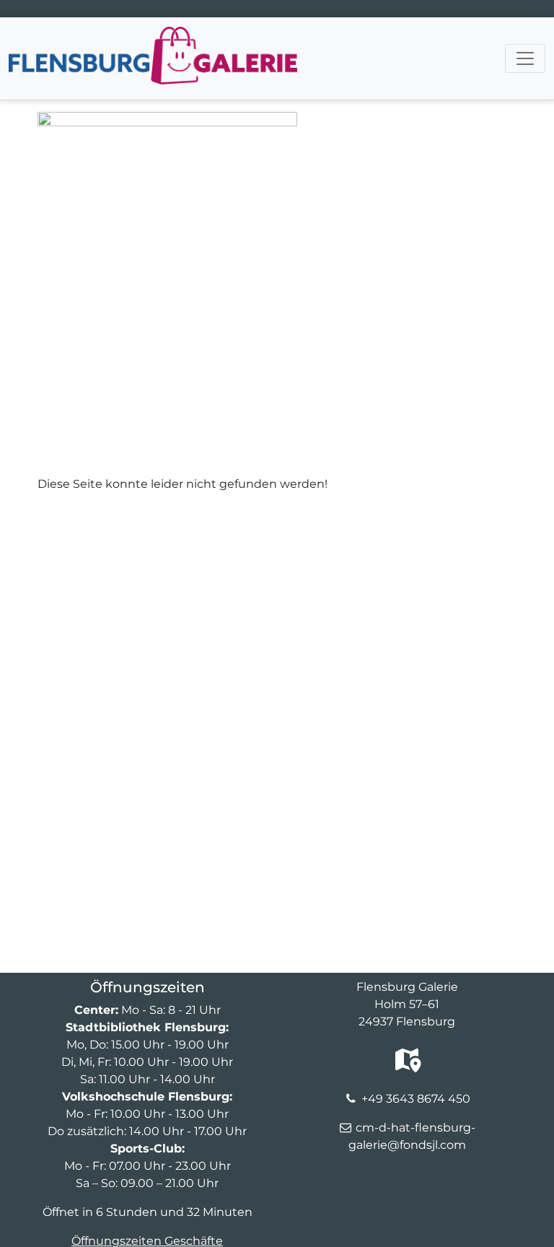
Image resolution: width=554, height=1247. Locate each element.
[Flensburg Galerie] (153, 35)
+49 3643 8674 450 (415, 1099)
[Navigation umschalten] (525, 58)
